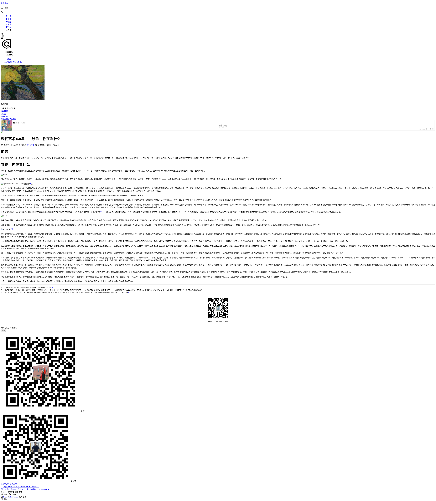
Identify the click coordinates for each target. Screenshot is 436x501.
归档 (9, 27)
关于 (9, 19)
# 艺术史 (4, 484)
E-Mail (13, 119)
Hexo (5, 497)
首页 (9, 16)
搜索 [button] (9, 30)
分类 (9, 24)
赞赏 (3, 330)
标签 (9, 22)
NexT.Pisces (13, 497)
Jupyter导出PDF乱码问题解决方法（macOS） (21, 487)
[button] (218, 12)
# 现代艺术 (12, 484)
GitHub (6, 119)
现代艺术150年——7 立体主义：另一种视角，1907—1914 (24, 489)
